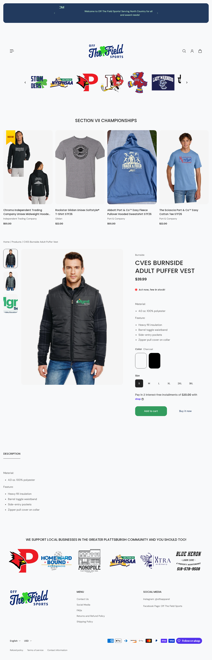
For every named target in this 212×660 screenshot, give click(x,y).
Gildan (58, 218)
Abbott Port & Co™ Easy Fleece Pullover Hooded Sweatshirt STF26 (129, 212)
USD (26, 640)
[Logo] (106, 51)
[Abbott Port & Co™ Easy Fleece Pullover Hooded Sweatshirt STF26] (132, 167)
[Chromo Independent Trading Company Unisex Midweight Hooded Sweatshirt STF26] (28, 167)
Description (11, 454)
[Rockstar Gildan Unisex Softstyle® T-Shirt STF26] (80, 167)
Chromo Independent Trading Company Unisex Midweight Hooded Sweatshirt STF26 (26, 212)
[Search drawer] (184, 51)
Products (17, 241)
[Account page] (192, 51)
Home (6, 241)
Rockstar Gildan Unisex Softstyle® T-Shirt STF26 (77, 212)
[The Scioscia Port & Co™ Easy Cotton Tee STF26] (184, 167)
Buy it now (185, 411)
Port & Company (116, 218)
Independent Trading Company (20, 218)
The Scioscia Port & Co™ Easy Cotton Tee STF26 (178, 212)
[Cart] (200, 51)
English (14, 640)
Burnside (139, 254)
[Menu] (12, 51)
